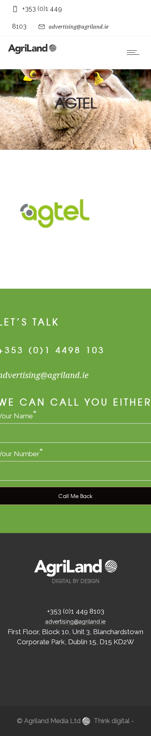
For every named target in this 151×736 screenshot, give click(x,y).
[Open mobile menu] (135, 52)
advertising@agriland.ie (78, 27)
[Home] (32, 52)
